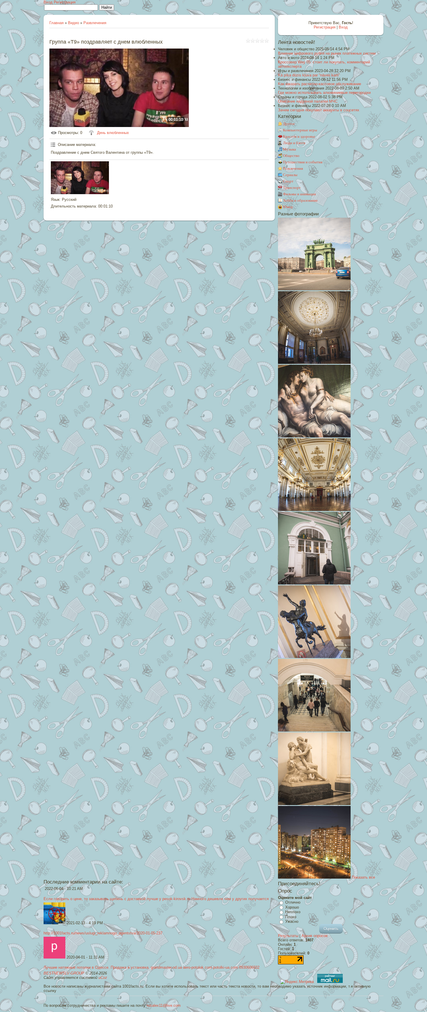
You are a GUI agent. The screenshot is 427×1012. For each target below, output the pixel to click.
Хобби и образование (300, 200)
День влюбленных (113, 132)
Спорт (288, 181)
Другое (289, 123)
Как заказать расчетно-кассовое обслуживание (319, 84)
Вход (48, 2)
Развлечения (94, 23)
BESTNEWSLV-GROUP (64, 973)
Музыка (289, 149)
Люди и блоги (294, 143)
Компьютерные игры (300, 130)
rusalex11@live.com (164, 1005)
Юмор (288, 207)
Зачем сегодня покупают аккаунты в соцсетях (318, 110)
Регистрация (65, 2)
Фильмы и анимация (299, 194)
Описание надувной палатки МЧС (308, 101)
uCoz (102, 977)
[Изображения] (80, 177)
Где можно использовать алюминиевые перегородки (324, 92)
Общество (291, 155)
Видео (73, 23)
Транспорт (292, 187)
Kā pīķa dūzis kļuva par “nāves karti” (309, 75)
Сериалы (290, 175)
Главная (56, 23)
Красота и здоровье (299, 136)
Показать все (363, 877)
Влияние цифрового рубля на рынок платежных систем (327, 53)
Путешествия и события (302, 162)
